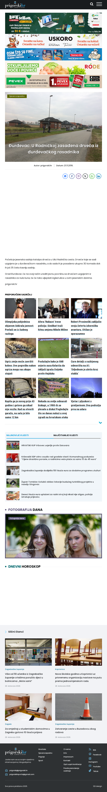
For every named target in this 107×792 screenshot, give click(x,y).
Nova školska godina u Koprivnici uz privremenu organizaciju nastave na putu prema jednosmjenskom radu (78, 677)
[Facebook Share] (72, 176)
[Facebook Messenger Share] (65, 176)
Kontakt (67, 760)
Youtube (96, 766)
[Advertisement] (53, 199)
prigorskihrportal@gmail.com (21, 774)
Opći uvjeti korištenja (73, 764)
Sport (40, 760)
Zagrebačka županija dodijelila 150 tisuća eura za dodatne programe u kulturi (60, 470)
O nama (67, 749)
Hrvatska (42, 749)
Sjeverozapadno (17, 96)
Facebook (97, 754)
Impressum (68, 757)
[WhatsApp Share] (92, 176)
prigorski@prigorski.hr (18, 770)
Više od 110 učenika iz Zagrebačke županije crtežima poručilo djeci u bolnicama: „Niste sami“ (24, 677)
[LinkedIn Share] (98, 176)
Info (65, 753)
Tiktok (95, 771)
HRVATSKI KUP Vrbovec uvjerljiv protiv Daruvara (45, 445)
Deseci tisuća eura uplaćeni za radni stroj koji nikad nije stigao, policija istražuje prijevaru (57, 495)
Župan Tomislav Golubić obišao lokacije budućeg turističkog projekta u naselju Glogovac (57, 483)
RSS (94, 750)
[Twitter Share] (85, 176)
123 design (97, 786)
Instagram (93, 762)
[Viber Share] (78, 176)
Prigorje (41, 757)
